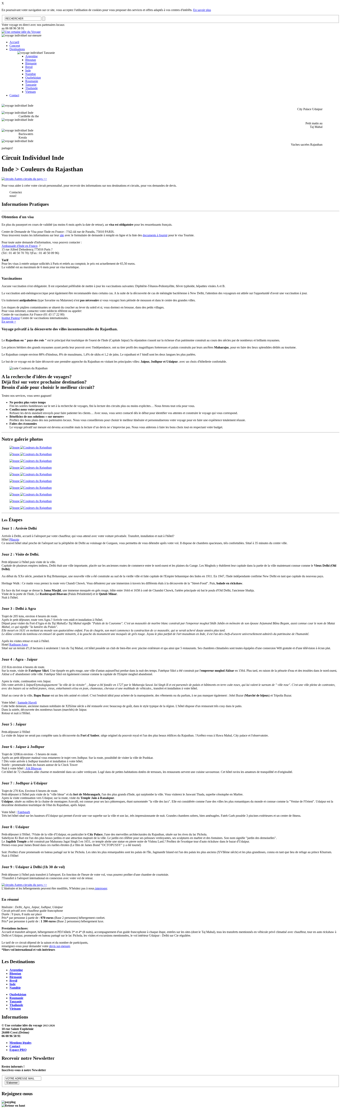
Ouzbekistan (33, 77)
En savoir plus (202, 10)
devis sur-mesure (59, 946)
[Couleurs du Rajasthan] (30, 447)
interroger (100, 888)
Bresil (29, 67)
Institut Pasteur (11, 318)
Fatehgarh (24, 812)
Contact (14, 95)
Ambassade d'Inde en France (19, 246)
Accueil (14, 42)
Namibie (30, 74)
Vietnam (30, 91)
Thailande (31, 88)
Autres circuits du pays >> (30, 179)
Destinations (17, 49)
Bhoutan (30, 59)
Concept (14, 45)
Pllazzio (14, 539)
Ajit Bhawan (33, 768)
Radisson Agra (18, 644)
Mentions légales (20, 1042)
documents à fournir (155, 235)
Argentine (31, 56)
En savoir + (9, 321)
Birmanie (31, 63)
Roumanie (31, 81)
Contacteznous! (15, 194)
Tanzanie (31, 84)
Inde (28, 70)
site (62, 235)
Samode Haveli (27, 702)
